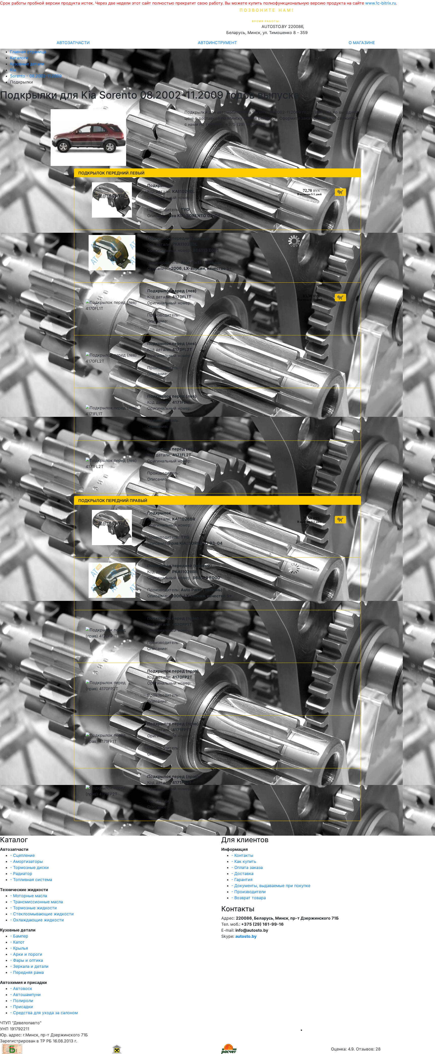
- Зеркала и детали (29, 966)
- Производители (248, 891)
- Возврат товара (248, 897)
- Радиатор (21, 873)
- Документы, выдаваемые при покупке (270, 885)
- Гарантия (241, 879)
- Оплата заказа (247, 867)
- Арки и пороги (26, 954)
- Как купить (243, 861)
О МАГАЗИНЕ (362, 42)
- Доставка (242, 873)
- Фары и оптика (26, 960)
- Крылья (19, 948)
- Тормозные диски (29, 867)
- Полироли (21, 1000)
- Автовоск (21, 988)
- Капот (17, 942)
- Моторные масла (28, 895)
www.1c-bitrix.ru (380, 3)
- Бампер (19, 936)
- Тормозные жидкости (33, 907)
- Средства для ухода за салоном (44, 1012)
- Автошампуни (25, 994)
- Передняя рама (27, 972)
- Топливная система (31, 879)
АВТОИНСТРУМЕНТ (217, 42)
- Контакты (242, 855)
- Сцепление (22, 855)
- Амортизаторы (26, 861)
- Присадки (21, 1006)
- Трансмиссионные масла (36, 901)
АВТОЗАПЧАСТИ (73, 42)
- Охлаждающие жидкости (37, 919)
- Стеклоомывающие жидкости (42, 913)
